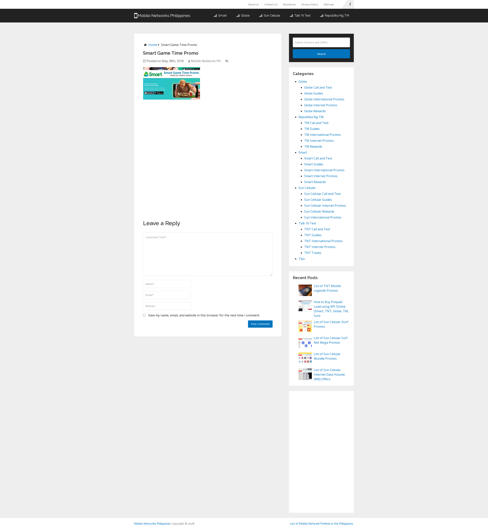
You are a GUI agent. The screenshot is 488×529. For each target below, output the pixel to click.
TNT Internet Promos (320, 247)
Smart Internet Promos (320, 176)
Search (321, 53)
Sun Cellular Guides (318, 200)
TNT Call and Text (317, 229)
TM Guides (312, 129)
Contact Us (270, 4)
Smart (222, 15)
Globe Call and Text (318, 87)
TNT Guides (312, 235)
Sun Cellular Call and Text (322, 194)
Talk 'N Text (307, 223)
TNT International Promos (323, 241)
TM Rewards (313, 146)
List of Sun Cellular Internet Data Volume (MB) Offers (329, 374)
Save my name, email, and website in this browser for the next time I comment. (204, 315)
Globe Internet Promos (320, 105)
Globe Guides (313, 93)
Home (152, 45)
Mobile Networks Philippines (152, 523)
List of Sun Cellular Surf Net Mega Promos (331, 340)
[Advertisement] (171, 128)
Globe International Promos (324, 99)
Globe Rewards (315, 111)
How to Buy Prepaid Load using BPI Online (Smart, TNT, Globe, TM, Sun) (331, 309)
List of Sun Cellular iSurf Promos (331, 324)
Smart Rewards (315, 182)
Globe (245, 15)
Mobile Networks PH (206, 61)
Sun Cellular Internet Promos (325, 205)
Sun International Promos (322, 217)
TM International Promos (322, 135)
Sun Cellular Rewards (319, 211)
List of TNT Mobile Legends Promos (327, 288)
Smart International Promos (324, 170)
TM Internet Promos (319, 140)
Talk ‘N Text (302, 15)
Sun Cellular (271, 15)
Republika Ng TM (336, 15)
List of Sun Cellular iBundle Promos (327, 356)
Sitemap (329, 4)
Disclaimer (289, 4)
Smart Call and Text (318, 158)
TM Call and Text (316, 123)
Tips (302, 259)
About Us (253, 4)
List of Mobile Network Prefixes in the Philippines (321, 523)
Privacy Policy (310, 4)
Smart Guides (313, 164)
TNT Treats (312, 253)
